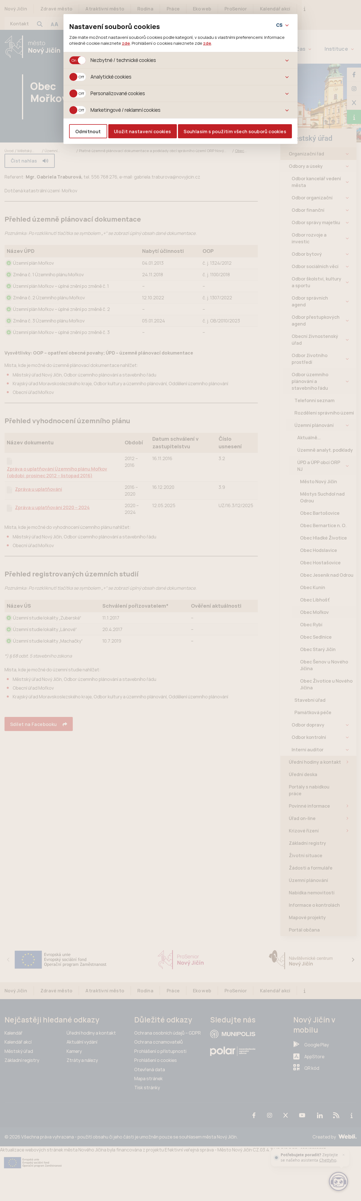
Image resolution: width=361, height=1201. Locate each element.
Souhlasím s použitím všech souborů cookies (235, 131)
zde (126, 43)
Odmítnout (88, 131)
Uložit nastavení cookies (142, 131)
